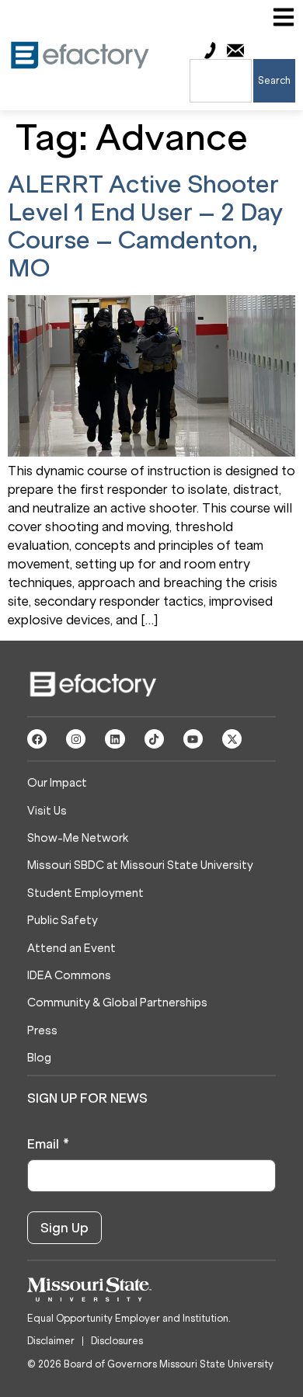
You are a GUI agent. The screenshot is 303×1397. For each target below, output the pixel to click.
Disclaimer (51, 1341)
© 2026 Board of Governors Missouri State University (150, 1364)
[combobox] (221, 81)
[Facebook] (37, 739)
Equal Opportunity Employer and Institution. (129, 1318)
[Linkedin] (114, 739)
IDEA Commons (69, 976)
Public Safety (62, 920)
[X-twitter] (232, 739)
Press (42, 1031)
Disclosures (117, 1341)
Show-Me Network (77, 838)
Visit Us (47, 811)
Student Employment (85, 893)
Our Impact (57, 783)
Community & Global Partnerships (117, 1003)
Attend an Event (71, 948)
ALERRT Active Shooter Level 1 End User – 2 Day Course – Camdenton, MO (145, 226)
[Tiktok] (154, 739)
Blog (39, 1058)
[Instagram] (75, 739)
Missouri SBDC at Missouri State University (140, 865)
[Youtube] (193, 739)
